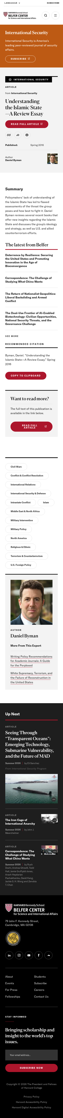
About (9, 976)
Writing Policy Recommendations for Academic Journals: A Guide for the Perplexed (31, 661)
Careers (39, 990)
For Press (11, 990)
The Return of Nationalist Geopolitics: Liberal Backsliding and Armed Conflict (30, 297)
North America (19, 538)
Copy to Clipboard (26, 375)
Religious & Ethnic (20, 547)
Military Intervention (22, 520)
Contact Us (41, 996)
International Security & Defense (28, 493)
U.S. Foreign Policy (21, 565)
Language (11, 3)
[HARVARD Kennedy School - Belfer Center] (20, 15)
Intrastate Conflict (20, 502)
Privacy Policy (31, 1096)
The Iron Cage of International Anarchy (20, 821)
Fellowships (12, 996)
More (55, 15)
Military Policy (18, 529)
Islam (46, 502)
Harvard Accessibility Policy (31, 1102)
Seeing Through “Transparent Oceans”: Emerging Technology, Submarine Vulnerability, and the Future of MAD (29, 744)
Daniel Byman (13, 160)
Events (9, 983)
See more (12, 336)
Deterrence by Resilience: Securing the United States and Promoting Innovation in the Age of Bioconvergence (29, 260)
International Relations (23, 484)
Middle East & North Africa (25, 511)
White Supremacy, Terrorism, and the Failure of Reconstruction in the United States (31, 677)
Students (40, 976)
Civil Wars (16, 466)
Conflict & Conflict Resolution (27, 475)
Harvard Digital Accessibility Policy (31, 1107)
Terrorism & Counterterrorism (27, 556)
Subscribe (53, 3)
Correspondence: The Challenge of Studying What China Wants (28, 279)
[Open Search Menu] (46, 15)
